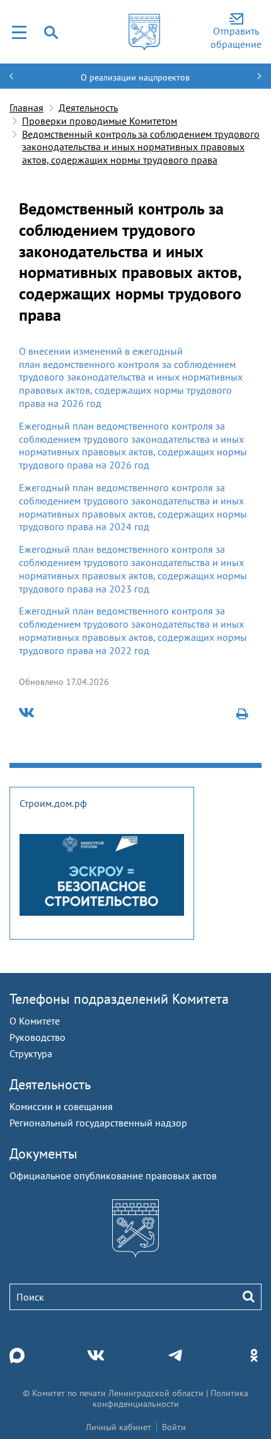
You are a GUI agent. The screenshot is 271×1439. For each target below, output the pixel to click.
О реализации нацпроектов (135, 77)
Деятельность (88, 107)
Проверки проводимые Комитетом (99, 120)
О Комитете (34, 1020)
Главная (26, 107)
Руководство (37, 1037)
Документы (43, 1153)
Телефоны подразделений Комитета (119, 999)
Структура (30, 1053)
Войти (174, 1427)
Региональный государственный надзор (98, 1122)
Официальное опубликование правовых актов (113, 1175)
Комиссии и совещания (61, 1106)
